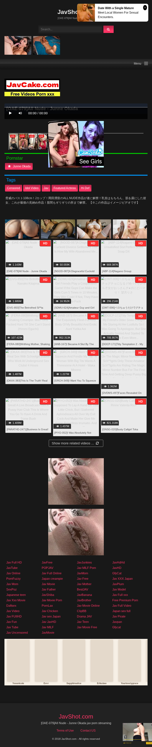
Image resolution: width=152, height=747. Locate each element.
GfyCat (116, 573)
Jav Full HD (14, 562)
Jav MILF (48, 627)
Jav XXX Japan (122, 578)
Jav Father (49, 589)
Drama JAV (84, 616)
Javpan (117, 621)
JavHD (116, 567)
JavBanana (84, 594)
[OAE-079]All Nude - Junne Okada (27, 271)
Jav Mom (12, 584)
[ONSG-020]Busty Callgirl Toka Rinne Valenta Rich (120, 431)
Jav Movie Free (87, 627)
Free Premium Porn (125, 600)
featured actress (65, 188)
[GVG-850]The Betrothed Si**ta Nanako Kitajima (25, 309)
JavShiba (48, 594)
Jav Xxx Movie (15, 600)
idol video (32, 188)
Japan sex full (121, 611)
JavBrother (84, 600)
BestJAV (82, 589)
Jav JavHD (49, 621)
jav (46, 188)
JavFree (47, 562)
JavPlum (118, 584)
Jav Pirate (118, 616)
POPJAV (47, 567)
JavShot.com (76, 12)
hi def (85, 188)
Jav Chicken (50, 611)
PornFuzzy (13, 578)
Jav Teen (83, 621)
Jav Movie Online (88, 605)
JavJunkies (84, 562)
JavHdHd (118, 562)
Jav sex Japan (51, 616)
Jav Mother (84, 584)
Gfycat (116, 627)
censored (13, 188)
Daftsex (11, 605)
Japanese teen (16, 594)
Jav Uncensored (17, 632)
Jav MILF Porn (86, 567)
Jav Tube (12, 627)
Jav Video (12, 611)
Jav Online (13, 573)
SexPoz (11, 589)
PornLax (47, 605)
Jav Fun (11, 621)
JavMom (82, 573)
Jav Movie (48, 584)
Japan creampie (52, 578)
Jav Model (119, 589)
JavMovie (48, 632)
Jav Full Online (52, 573)
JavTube (12, 567)
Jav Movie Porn (52, 600)
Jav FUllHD (14, 616)
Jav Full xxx (120, 594)
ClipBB (81, 611)
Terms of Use (65, 730)
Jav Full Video (121, 605)
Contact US (88, 730)
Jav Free (82, 578)
